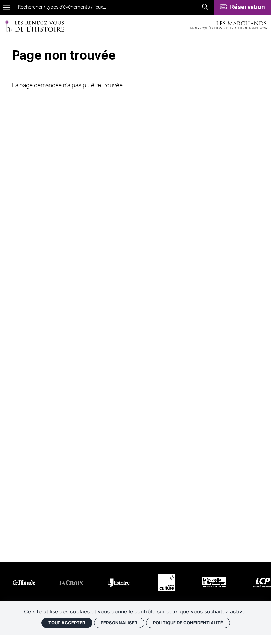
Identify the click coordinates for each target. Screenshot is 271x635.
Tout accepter (66, 622)
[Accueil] (34, 26)
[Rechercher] (205, 7)
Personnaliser (119, 622)
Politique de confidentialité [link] (188, 622)
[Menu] (6, 7)
